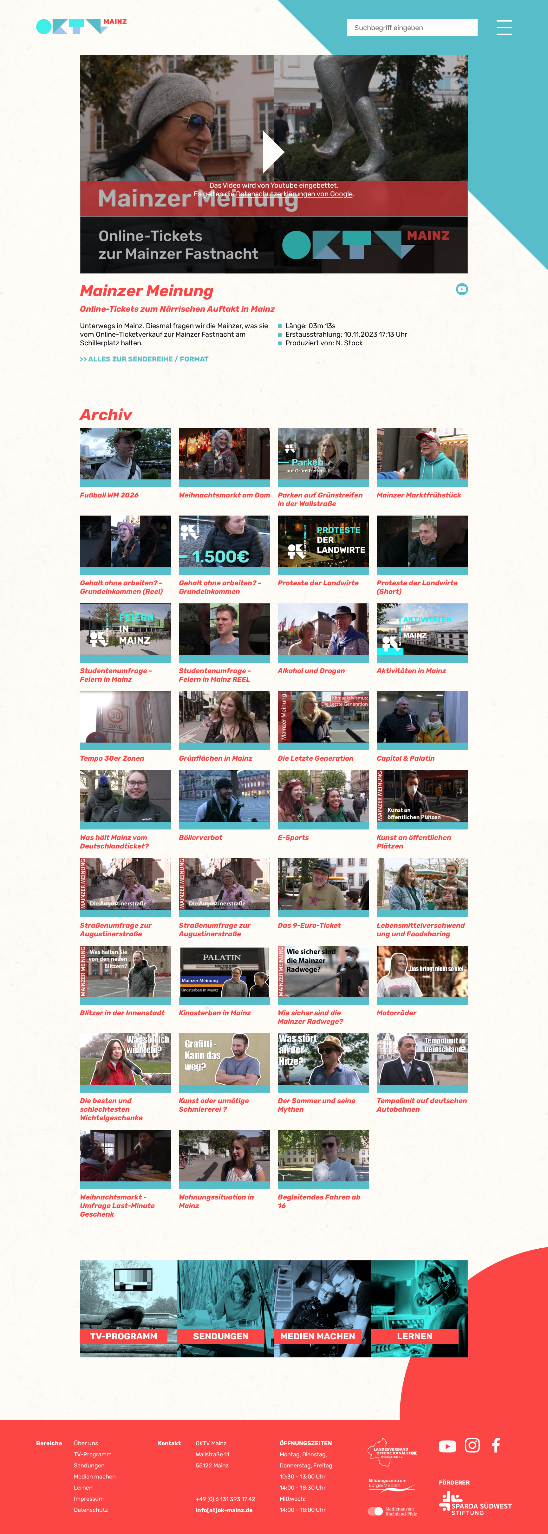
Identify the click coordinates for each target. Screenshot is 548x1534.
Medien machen (95, 1476)
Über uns (86, 1443)
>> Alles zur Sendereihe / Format (144, 359)
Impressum (89, 1498)
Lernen (83, 1487)
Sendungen (89, 1465)
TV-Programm (93, 1454)
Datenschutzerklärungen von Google (294, 194)
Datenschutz (91, 1509)
